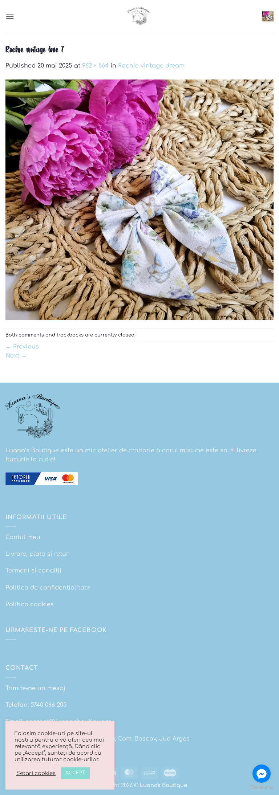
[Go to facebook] (261, 774)
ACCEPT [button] (75, 772)
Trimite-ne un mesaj (35, 688)
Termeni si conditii (33, 570)
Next (16, 355)
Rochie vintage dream (151, 65)
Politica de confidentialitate (47, 587)
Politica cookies (29, 604)
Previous (22, 346)
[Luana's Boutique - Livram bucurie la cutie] (139, 16)
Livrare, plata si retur (37, 554)
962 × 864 (95, 65)
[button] (9, 16)
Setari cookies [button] (36, 773)
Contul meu (22, 537)
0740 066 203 (48, 705)
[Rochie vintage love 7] (139, 199)
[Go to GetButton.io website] (261, 787)
